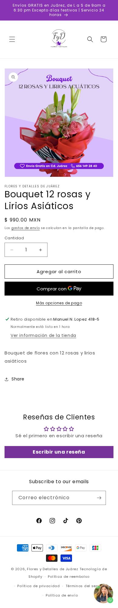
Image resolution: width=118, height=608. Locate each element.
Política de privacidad (38, 586)
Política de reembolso (69, 576)
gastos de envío (25, 228)
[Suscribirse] (99, 498)
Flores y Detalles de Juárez (52, 569)
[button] (12, 39)
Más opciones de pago (59, 303)
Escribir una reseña (59, 451)
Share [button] (18, 379)
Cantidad (14, 238)
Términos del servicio (86, 586)
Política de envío (62, 595)
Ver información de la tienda (43, 335)
